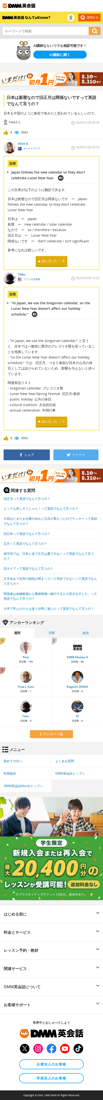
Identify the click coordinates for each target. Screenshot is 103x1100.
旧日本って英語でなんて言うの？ (27, 534)
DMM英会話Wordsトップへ (23, 786)
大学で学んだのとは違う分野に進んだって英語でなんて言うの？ (49, 608)
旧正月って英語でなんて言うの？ (27, 498)
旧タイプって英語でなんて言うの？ (28, 568)
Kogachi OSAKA (77, 686)
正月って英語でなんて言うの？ (25, 543)
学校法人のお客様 (51, 1078)
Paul (26, 657)
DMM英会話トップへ (70, 773)
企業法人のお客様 (51, 1064)
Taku (25, 716)
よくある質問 (64, 761)
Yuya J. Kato (26, 686)
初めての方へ (13, 761)
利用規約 (10, 773)
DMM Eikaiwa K (77, 657)
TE (77, 716)
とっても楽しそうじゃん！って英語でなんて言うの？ (41, 508)
